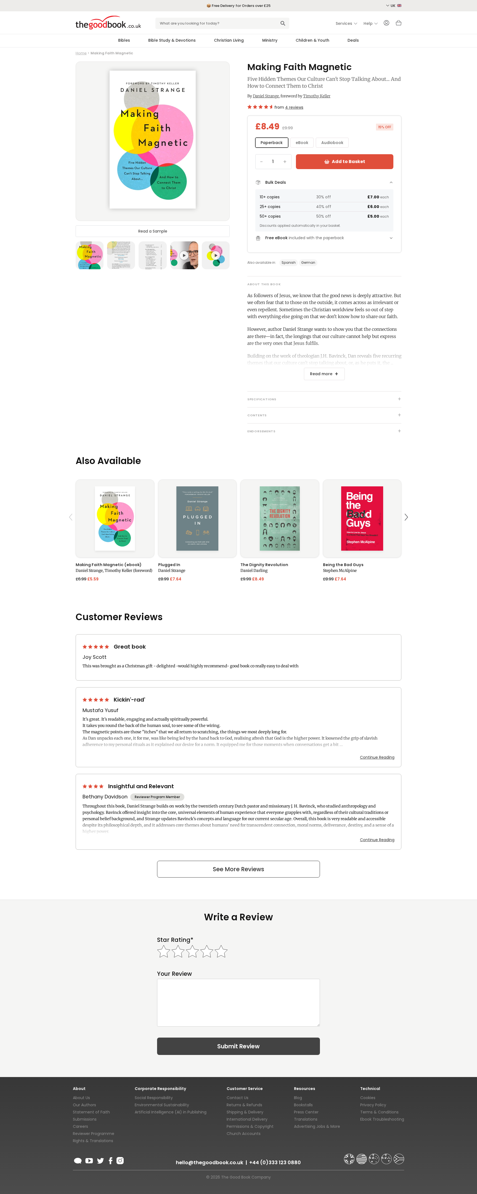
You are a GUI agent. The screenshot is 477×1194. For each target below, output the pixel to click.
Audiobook (332, 142)
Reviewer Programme (93, 1133)
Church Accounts (244, 1133)
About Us (81, 1097)
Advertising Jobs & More (317, 1126)
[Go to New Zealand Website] (387, 1156)
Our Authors (84, 1105)
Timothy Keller (316, 96)
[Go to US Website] (362, 1156)
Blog (298, 1097)
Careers (80, 1126)
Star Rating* (175, 940)
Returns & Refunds (244, 1105)
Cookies (367, 1097)
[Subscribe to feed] (78, 1160)
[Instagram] (119, 1160)
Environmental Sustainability (162, 1105)
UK (393, 5)
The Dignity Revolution (264, 564)
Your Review (174, 974)
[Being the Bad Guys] (362, 518)
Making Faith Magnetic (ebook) (109, 564)
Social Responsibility (154, 1097)
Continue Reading (377, 757)
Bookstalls (303, 1105)
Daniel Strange (266, 96)
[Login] (386, 23)
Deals (353, 40)
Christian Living (229, 40)
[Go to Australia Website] (374, 1156)
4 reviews (294, 107)
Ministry (269, 40)
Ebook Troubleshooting (382, 1119)
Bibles (124, 40)
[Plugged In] (197, 518)
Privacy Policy (373, 1105)
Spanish (289, 262)
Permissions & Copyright (250, 1126)
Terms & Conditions (379, 1112)
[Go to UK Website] (350, 1156)
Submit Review (238, 1046)
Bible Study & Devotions (172, 40)
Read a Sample (152, 231)
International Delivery (247, 1119)
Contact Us (237, 1097)
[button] (71, 530)
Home (81, 53)
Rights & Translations (93, 1141)
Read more (321, 374)
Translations (305, 1119)
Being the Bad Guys (343, 564)
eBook (302, 142)
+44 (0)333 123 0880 (275, 1162)
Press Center (306, 1112)
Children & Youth (312, 40)
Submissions (85, 1119)
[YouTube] (89, 1160)
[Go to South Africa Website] (399, 1156)
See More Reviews (238, 869)
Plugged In (169, 564)
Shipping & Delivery (245, 1112)
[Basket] (398, 24)
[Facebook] (110, 1160)
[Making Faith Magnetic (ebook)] (115, 518)
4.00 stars (94, 786)
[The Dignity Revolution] (279, 518)
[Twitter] (100, 1160)
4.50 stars (259, 107)
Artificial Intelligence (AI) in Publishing (170, 1112)
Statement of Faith (91, 1112)
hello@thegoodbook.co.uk (209, 1162)
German (308, 262)
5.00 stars (96, 646)
